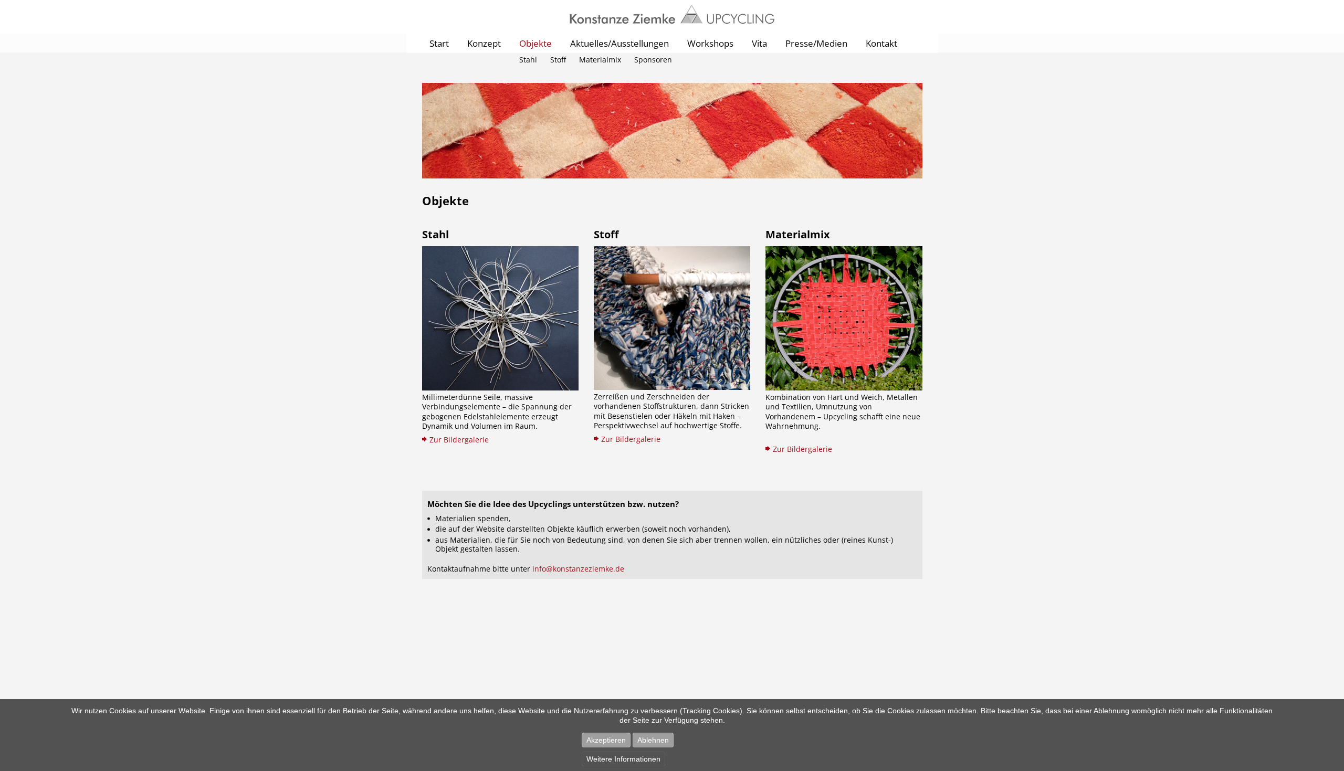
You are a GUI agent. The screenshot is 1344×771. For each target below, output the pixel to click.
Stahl (528, 60)
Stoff (558, 60)
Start (439, 43)
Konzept (484, 43)
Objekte (535, 43)
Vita (759, 43)
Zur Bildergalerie (459, 440)
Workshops (710, 43)
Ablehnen (653, 740)
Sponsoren (653, 60)
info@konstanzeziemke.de (578, 569)
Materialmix (600, 60)
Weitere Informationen (623, 759)
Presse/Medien (816, 43)
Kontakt (881, 43)
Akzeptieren (606, 740)
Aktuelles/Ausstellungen (619, 43)
